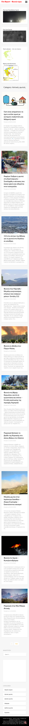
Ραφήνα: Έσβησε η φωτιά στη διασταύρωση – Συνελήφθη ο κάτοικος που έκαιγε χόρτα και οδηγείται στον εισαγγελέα (14, 181)
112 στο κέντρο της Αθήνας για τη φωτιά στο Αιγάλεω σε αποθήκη (14, 238)
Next (16, 643)
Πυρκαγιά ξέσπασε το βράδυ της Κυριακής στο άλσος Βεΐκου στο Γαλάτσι (14, 435)
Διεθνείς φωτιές (9, 708)
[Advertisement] (15, 670)
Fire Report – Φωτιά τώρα (11, 2)
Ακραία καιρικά (8, 689)
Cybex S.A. (17, 719)
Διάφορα (7, 703)
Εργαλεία (7, 712)
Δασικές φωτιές (9, 698)
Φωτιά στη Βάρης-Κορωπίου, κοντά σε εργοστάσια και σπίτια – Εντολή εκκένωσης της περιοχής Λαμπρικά (13, 398)
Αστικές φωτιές (9, 694)
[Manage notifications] (25, 722)
